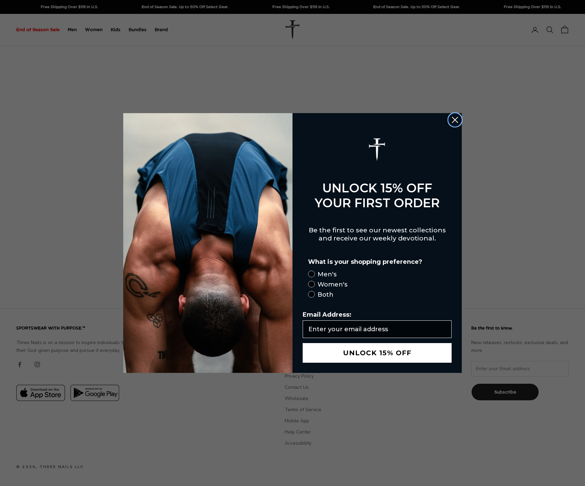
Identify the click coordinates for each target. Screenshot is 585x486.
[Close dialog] (455, 120)
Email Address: (327, 314)
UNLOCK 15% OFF (377, 353)
